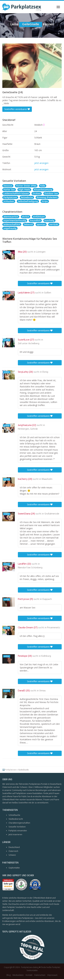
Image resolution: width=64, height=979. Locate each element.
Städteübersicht (16, 819)
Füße (42, 185)
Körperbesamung (43, 189)
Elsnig (45, 372)
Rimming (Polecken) (47, 197)
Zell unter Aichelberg (28, 343)
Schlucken (8, 201)
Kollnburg (46, 656)
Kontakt (29, 975)
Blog (9, 975)
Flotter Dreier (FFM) (26, 185)
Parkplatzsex (10, 197)
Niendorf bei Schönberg (30, 568)
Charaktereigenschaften (19, 823)
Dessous (7, 185)
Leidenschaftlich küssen (16, 193)
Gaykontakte (14, 867)
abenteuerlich (10, 216)
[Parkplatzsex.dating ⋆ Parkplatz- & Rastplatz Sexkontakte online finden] (21, 7)
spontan (41, 224)
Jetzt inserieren (15, 834)
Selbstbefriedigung (28, 201)
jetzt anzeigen (41, 163)
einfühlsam (39, 216)
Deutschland (14, 847)
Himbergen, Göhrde (28, 429)
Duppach (47, 599)
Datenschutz (39, 975)
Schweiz (12, 855)
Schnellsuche (14, 815)
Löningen (41, 252)
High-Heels (24, 189)
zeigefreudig (9, 228)
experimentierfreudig (14, 220)
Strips (45, 201)
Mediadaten (18, 975)
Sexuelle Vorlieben (17, 826)
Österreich (13, 851)
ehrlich (25, 216)
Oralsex (37, 193)
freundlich (35, 220)
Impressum (52, 975)
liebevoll (28, 224)
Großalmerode (51, 514)
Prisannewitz (53, 628)
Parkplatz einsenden (18, 830)
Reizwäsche (27, 197)
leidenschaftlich (11, 224)
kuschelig (49, 220)
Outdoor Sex (51, 193)
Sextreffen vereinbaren (16, 109)
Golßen (47, 293)
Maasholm (47, 479)
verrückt (53, 224)
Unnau (42, 691)
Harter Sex (9, 189)
